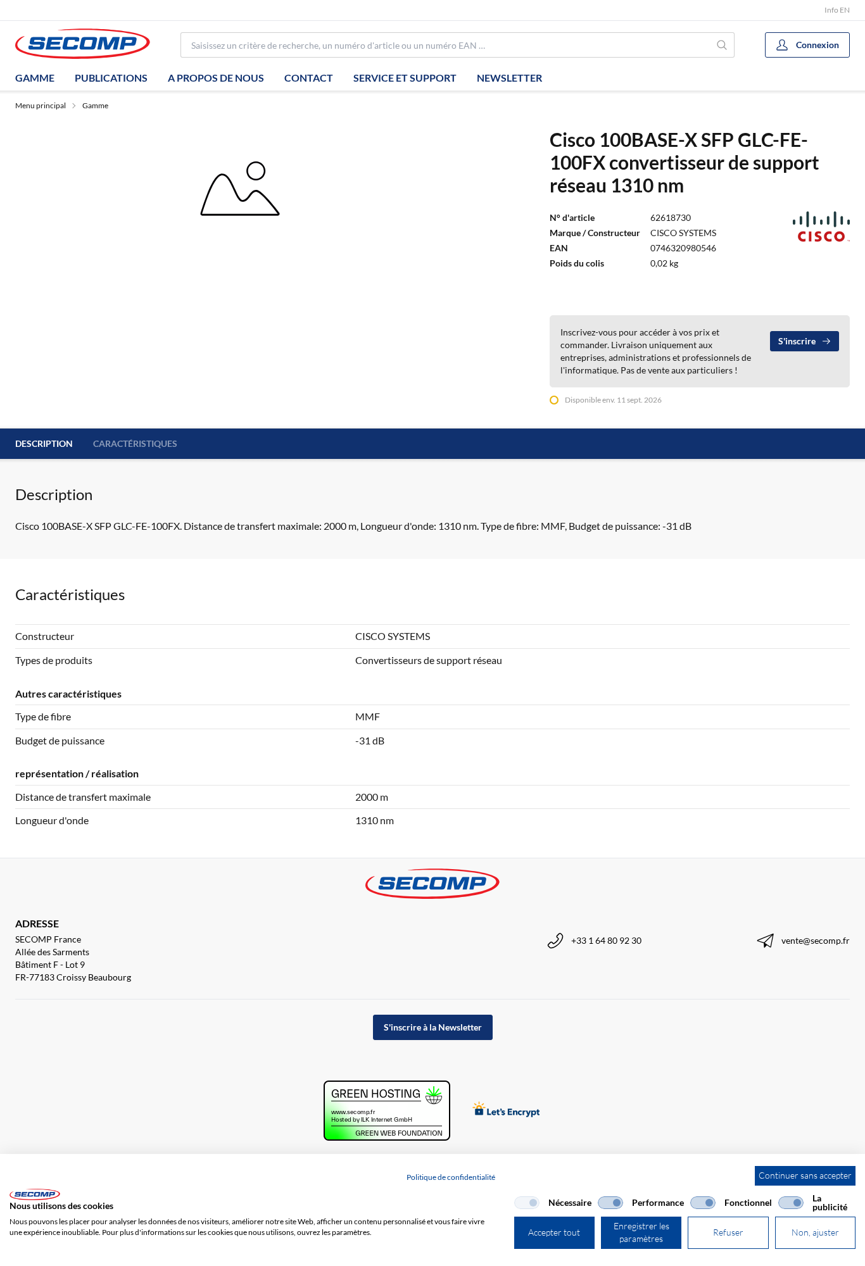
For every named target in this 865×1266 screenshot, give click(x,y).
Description (44, 443)
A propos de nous (216, 78)
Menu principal (40, 105)
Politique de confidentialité (451, 1177)
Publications (111, 78)
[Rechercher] (722, 45)
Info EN (837, 10)
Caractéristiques (135, 443)
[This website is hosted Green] (387, 1111)
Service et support (405, 78)
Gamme (34, 78)
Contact (308, 78)
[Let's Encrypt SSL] (506, 1110)
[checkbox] (527, 1202)
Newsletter (509, 78)
